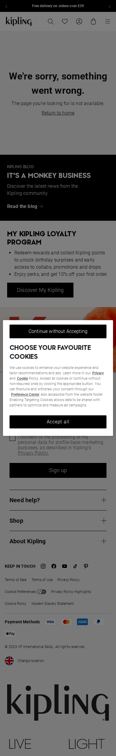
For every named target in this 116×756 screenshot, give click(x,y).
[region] (58, 378)
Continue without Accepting (58, 331)
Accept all (58, 422)
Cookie (22, 378)
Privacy (98, 373)
